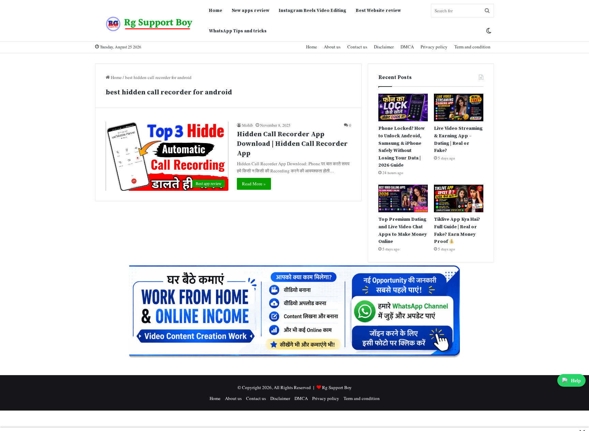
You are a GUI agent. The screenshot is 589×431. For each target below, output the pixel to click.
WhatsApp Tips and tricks (238, 31)
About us (332, 47)
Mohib (247, 125)
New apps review (250, 10)
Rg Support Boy (337, 387)
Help (576, 380)
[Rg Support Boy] (149, 24)
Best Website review (378, 10)
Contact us (357, 47)
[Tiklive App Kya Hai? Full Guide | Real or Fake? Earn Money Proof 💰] (458, 198)
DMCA (407, 47)
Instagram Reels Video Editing (312, 10)
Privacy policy (434, 47)
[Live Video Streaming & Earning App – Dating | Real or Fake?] (458, 107)
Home (215, 10)
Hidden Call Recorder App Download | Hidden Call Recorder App (292, 144)
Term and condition (472, 47)
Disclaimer (384, 47)
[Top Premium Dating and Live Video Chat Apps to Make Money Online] (403, 198)
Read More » (254, 184)
